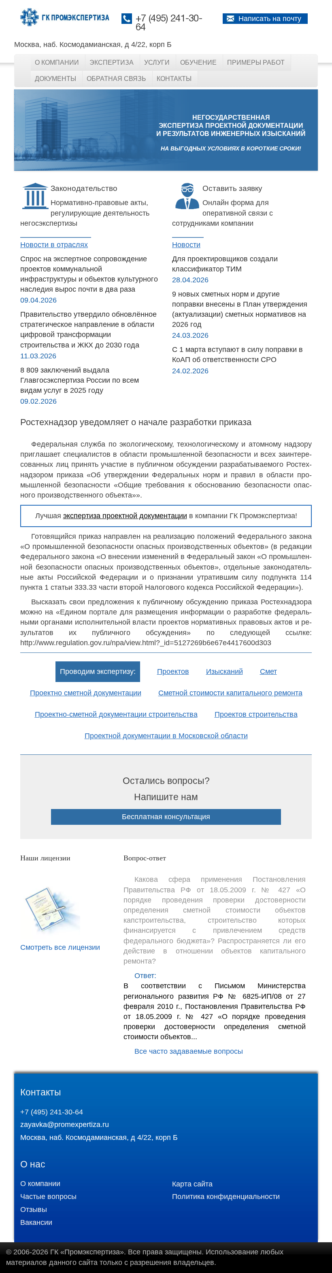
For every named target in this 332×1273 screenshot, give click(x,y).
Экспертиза (111, 62)
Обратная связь (116, 78)
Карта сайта (192, 1184)
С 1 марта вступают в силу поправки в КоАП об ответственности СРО (237, 354)
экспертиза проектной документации (125, 516)
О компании (57, 62)
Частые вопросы (48, 1197)
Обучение (198, 62)
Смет (268, 671)
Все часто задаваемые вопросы (188, 1051)
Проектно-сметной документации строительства (116, 714)
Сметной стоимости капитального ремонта (230, 693)
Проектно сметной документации (85, 693)
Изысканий (224, 671)
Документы (55, 78)
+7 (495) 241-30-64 (51, 1112)
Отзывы (33, 1209)
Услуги (157, 62)
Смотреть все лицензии (60, 947)
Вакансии (36, 1222)
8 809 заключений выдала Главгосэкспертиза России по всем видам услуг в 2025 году (79, 380)
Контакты (174, 78)
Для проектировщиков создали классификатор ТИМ (225, 264)
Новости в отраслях (54, 245)
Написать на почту (269, 19)
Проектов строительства (256, 714)
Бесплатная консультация (166, 817)
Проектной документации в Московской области (166, 736)
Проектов (173, 671)
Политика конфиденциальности (226, 1197)
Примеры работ (256, 62)
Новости (186, 245)
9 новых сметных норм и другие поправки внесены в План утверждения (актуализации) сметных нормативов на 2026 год (239, 309)
